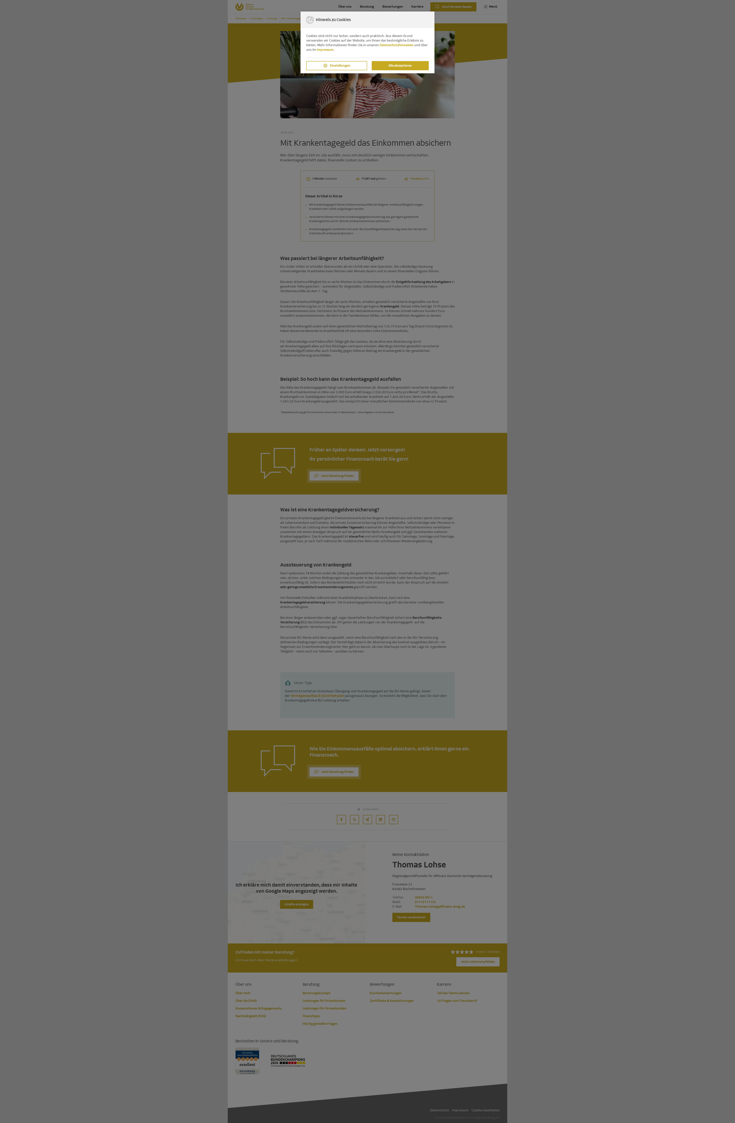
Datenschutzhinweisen (397, 45)
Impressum (325, 49)
